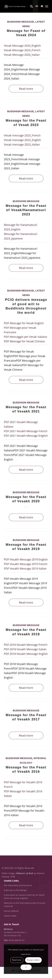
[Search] (30, 6)
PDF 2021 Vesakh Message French (25, 431)
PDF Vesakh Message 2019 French (25, 564)
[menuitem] (30, 6)
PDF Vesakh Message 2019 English (26, 559)
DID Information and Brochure (18, 885)
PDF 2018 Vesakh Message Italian (25, 649)
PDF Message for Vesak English (24, 323)
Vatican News (10, 915)
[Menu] (46, 6)
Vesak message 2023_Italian (22, 144)
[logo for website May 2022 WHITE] (15, 6)
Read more (26, 88)
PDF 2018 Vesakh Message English (26, 654)
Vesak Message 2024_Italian (22, 55)
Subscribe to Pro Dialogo (15, 890)
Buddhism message (20, 21)
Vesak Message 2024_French (22, 50)
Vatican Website (11, 911)
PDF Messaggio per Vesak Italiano (25, 337)
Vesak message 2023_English (22, 140)
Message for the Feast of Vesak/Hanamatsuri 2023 (26, 210)
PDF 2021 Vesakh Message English (26, 435)
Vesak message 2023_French (22, 135)
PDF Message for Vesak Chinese (24, 341)
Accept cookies (33, 960)
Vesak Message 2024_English (22, 45)
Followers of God (24, 873)
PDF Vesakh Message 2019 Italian (25, 568)
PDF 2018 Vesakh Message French (25, 645)
